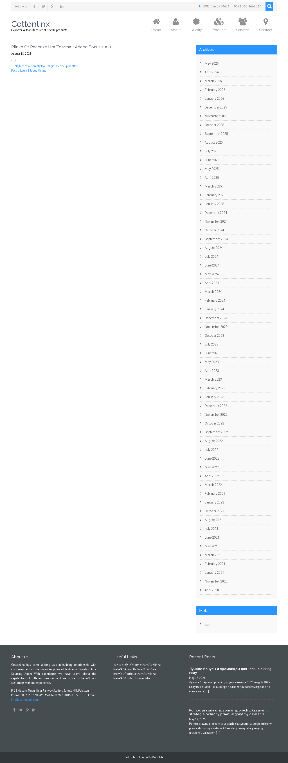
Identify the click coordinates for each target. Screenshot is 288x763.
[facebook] (34, 6)
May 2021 (212, 546)
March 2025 (213, 186)
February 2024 (215, 300)
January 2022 (214, 502)
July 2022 (211, 449)
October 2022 (214, 423)
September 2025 (216, 133)
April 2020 (212, 590)
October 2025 (214, 125)
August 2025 (214, 142)
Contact (265, 30)
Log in (209, 624)
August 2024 (214, 248)
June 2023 (212, 353)
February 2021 (215, 564)
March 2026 (213, 81)
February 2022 (215, 493)
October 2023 (214, 335)
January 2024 (214, 309)
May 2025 (212, 169)
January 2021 (214, 572)
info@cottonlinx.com (25, 700)
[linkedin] (62, 6)
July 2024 (211, 256)
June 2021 (212, 537)
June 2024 (212, 265)
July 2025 (211, 151)
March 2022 (213, 485)
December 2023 (216, 318)
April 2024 (212, 283)
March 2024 (213, 291)
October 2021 (214, 511)
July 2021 (211, 528)
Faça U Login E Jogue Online (30, 70)
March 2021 (213, 555)
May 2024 (212, 274)
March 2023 (213, 379)
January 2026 (214, 98)
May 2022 (212, 467)
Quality (196, 30)
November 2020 (216, 581)
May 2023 (212, 362)
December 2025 (216, 107)
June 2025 (212, 160)
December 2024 (216, 212)
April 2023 (212, 370)
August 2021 (214, 520)
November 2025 (216, 116)
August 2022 (214, 441)
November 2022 (216, 414)
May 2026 (212, 63)
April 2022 (212, 476)
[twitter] (43, 6)
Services (242, 30)
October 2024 (214, 230)
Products (219, 30)
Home (156, 30)
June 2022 (212, 458)
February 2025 (215, 195)
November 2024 (216, 221)
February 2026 (215, 90)
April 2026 (212, 72)
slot (13, 60)
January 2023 (214, 397)
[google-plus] (53, 6)
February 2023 (215, 388)
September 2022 (216, 432)
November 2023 (216, 327)
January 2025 (214, 204)
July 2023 (211, 344)
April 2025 (212, 177)
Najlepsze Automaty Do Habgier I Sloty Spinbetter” (45, 66)
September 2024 (216, 239)
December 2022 (216, 406)
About (176, 30)
